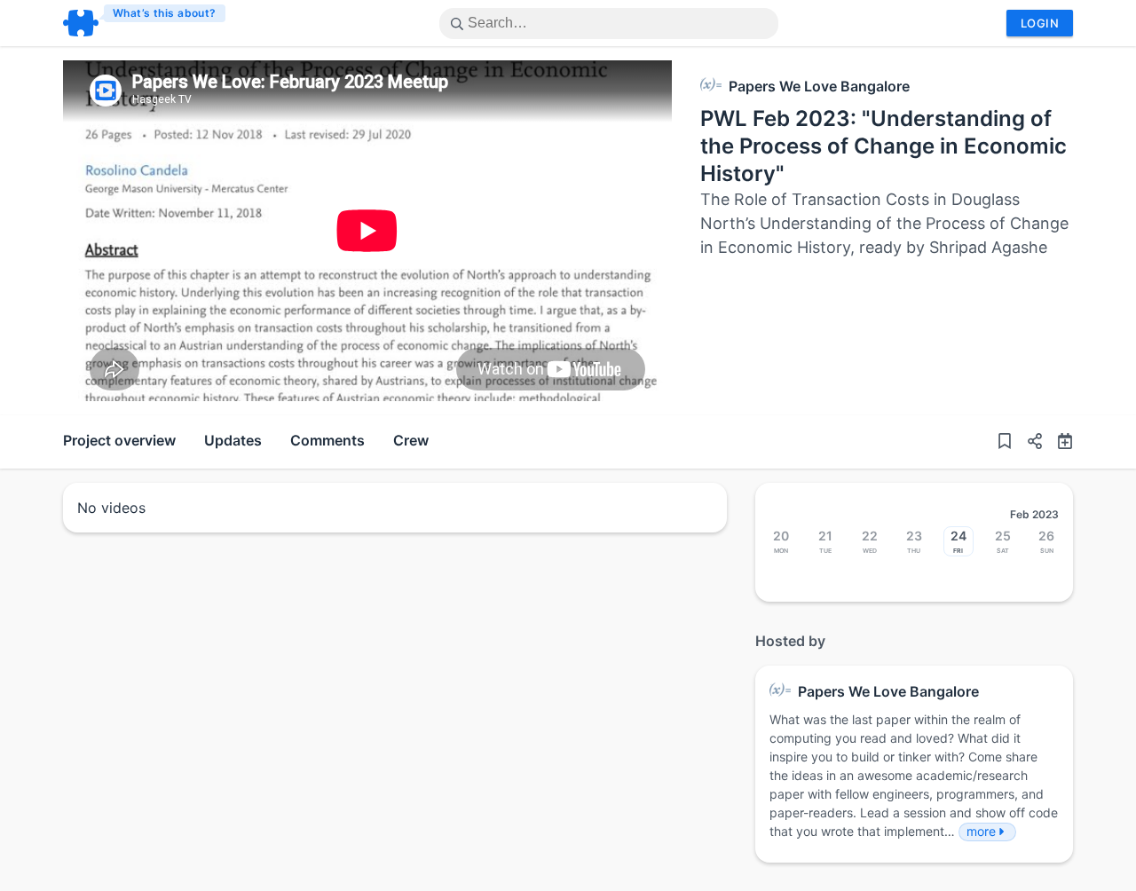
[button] (1028, 442)
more (981, 831)
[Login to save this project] (1005, 442)
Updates (233, 440)
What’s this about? (165, 13)
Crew (411, 440)
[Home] (145, 23)
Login (1040, 23)
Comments (327, 440)
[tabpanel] (367, 230)
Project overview (119, 440)
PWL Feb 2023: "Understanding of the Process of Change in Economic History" (883, 146)
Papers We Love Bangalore (819, 86)
